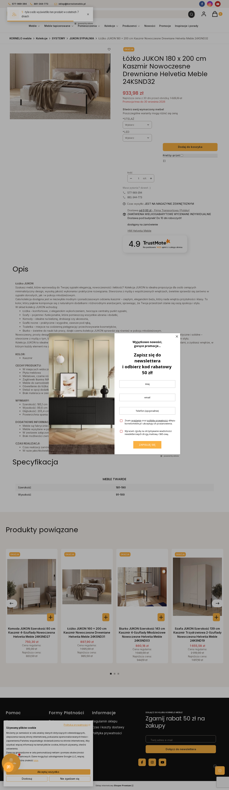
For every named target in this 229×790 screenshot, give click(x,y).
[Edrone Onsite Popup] (114, 395)
